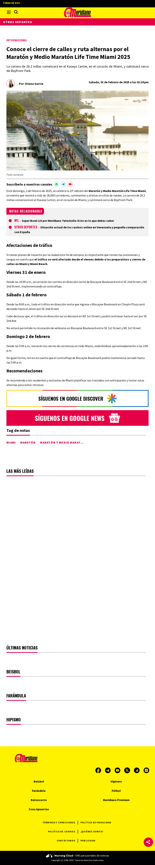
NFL (16, 220)
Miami (11, 442)
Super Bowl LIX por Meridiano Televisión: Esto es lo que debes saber (68, 221)
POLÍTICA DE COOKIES (61, 831)
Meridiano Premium (116, 800)
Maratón (28, 442)
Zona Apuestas (39, 809)
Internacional (16, 40)
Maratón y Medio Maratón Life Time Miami (76, 442)
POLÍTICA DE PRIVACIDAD (96, 822)
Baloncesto (39, 800)
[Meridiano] (77, 12)
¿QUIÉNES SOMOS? (92, 831)
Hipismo (116, 781)
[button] (148, 842)
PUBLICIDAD (88, 840)
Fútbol (116, 791)
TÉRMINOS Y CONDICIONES (59, 822)
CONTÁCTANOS (66, 840)
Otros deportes (17, 22)
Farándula (39, 791)
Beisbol (39, 781)
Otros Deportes (26, 227)
